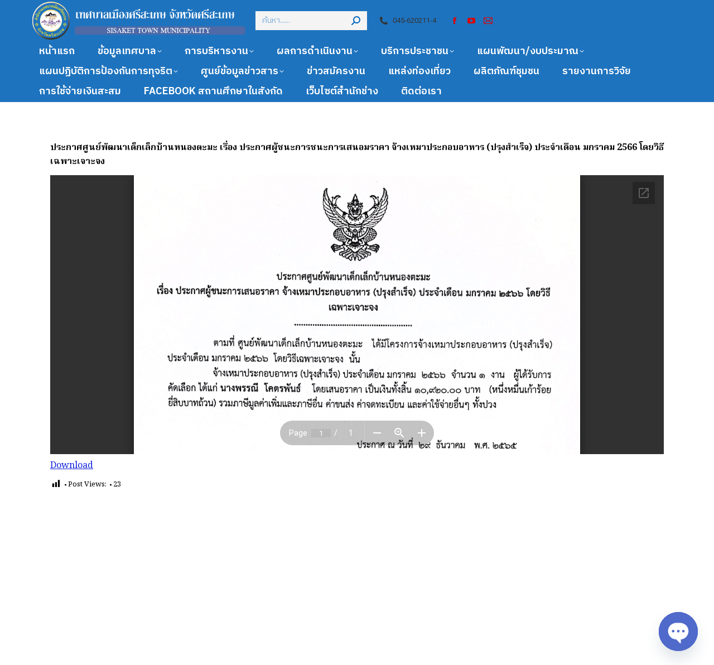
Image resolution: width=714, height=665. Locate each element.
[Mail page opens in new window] (488, 20)
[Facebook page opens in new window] (454, 20)
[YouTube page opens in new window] (471, 20)
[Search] (355, 20)
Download (71, 466)
